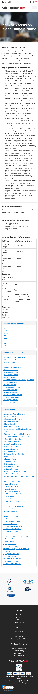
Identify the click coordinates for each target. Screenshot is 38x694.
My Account (19, 631)
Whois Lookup (19, 634)
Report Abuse (19, 636)
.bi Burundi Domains (10, 421)
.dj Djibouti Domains (10, 446)
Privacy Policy (25, 683)
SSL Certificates (19, 655)
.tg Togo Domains (9, 402)
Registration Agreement (11, 681)
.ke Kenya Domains (10, 479)
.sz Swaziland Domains (11, 539)
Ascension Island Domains (13, 323)
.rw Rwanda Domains (11, 519)
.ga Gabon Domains (10, 461)
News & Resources (19, 620)
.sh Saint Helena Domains (12, 395)
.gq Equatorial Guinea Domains (14, 471)
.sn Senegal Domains (10, 400)
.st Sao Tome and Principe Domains (16, 536)
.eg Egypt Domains (10, 451)
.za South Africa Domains (12, 559)
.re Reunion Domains (11, 516)
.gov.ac (5, 333)
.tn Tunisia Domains (10, 546)
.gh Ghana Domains (10, 370)
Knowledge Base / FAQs (19, 639)
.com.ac (6, 330)
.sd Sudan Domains (10, 524)
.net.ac (5, 335)
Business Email (19, 653)
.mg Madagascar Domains (12, 494)
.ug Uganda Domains (11, 554)
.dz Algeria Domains (10, 449)
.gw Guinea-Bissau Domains (13, 377)
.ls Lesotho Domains (10, 486)
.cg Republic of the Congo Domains (16, 436)
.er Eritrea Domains (10, 456)
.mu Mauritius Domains (11, 501)
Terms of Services (13, 683)
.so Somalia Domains (10, 534)
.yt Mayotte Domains (10, 556)
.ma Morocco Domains (11, 491)
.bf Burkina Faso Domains (12, 360)
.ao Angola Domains (10, 417)
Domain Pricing (19, 651)
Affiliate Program (19, 622)
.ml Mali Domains (9, 385)
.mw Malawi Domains (11, 504)
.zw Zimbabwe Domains (12, 564)
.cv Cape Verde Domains (12, 367)
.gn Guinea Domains (10, 375)
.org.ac (5, 343)
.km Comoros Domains (11, 481)
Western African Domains (13, 352)
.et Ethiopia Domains (10, 459)
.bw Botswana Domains (11, 426)
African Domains (9, 409)
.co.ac (5, 340)
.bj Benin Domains (9, 362)
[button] (7, 2)
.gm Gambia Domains (11, 372)
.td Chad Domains (9, 541)
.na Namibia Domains (11, 509)
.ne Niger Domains (10, 390)
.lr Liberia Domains (10, 382)
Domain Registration (19, 648)
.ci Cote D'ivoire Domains (12, 365)
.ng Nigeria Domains (10, 392)
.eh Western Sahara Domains (13, 454)
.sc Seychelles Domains (11, 521)
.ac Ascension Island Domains (14, 357)
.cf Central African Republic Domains (16, 434)
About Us (19, 615)
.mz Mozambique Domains (13, 506)
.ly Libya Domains (9, 489)
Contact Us (19, 617)
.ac (4, 328)
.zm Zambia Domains (11, 561)
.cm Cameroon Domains (12, 441)
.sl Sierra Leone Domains (12, 397)
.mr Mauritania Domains (12, 387)
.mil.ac (5, 345)
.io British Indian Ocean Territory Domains (18, 380)
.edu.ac (5, 338)
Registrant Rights (25, 681)
